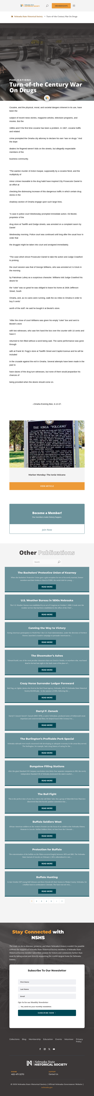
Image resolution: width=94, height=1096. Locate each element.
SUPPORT (52, 1072)
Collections (14, 1039)
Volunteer (68, 1039)
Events (58, 1039)
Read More (47, 587)
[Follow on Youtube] (54, 1049)
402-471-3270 (17, 1074)
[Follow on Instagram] (45, 1049)
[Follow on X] (49, 1049)
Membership (35, 1039)
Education (48, 1039)
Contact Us (53, 1074)
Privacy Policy (79, 1040)
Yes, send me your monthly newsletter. (36, 1006)
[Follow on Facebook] (40, 1049)
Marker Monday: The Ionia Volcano (47, 475)
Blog (24, 1039)
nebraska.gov (47, 1087)
